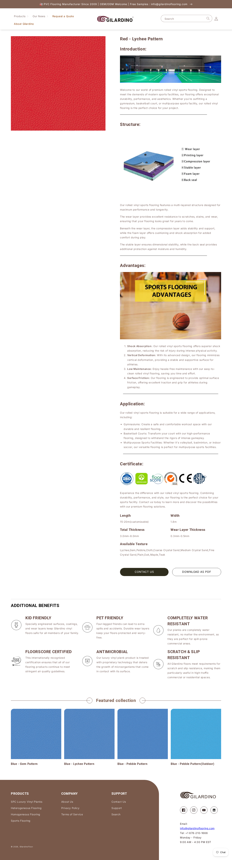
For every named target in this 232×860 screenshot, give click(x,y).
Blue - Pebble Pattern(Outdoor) (192, 764)
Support (116, 808)
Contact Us (118, 801)
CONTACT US (144, 572)
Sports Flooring (20, 820)
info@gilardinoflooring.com (197, 828)
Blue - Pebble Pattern (132, 764)
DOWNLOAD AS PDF (196, 572)
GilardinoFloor (26, 847)
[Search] (208, 18)
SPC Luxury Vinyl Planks (26, 801)
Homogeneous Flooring (25, 814)
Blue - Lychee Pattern (79, 764)
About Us (67, 801)
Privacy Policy (70, 808)
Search (116, 814)
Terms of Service (72, 814)
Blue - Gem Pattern (24, 764)
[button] (21, 16)
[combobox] (186, 18)
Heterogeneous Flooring (26, 808)
